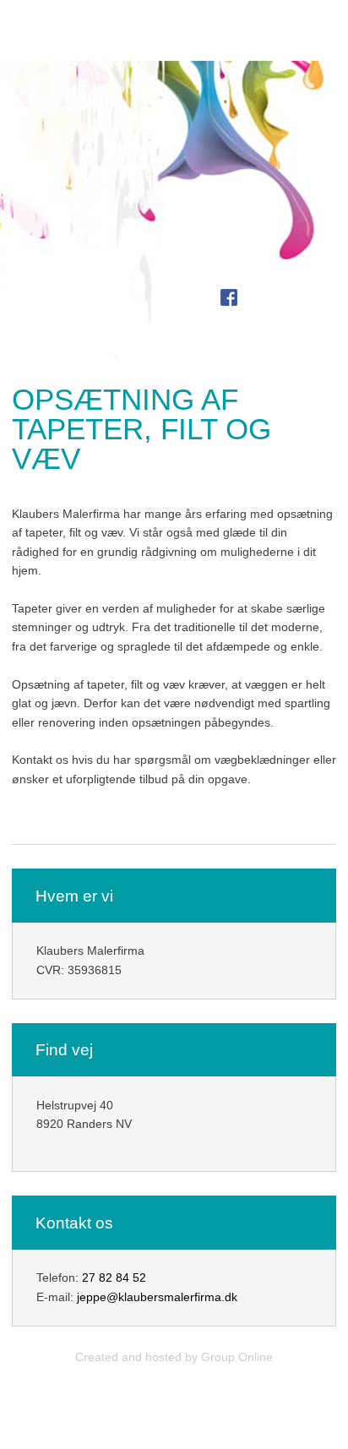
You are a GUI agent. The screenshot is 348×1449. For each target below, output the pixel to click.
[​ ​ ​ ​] (211, 298)
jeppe (91, 1297)
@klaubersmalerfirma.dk (171, 1297)
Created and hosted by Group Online (174, 1357)
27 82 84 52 (114, 1277)
